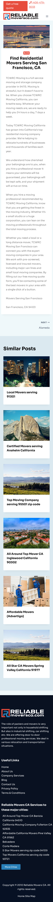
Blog (26, 53)
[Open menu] (47, 16)
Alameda (44, 325)
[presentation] (26, 371)
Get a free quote (12, 6)
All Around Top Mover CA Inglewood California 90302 (25, 558)
